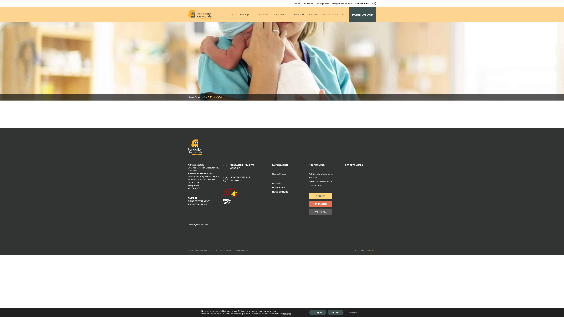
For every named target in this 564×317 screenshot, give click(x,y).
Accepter (318, 312)
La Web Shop (371, 250)
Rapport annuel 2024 (342, 3)
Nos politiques (279, 174)
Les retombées (354, 165)
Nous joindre (323, 3)
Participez (320, 211)
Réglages (353, 312)
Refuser (335, 312)
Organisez (320, 204)
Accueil (296, 3)
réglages (287, 314)
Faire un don (362, 14)
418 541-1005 (362, 4)
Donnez (320, 196)
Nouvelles (308, 3)
